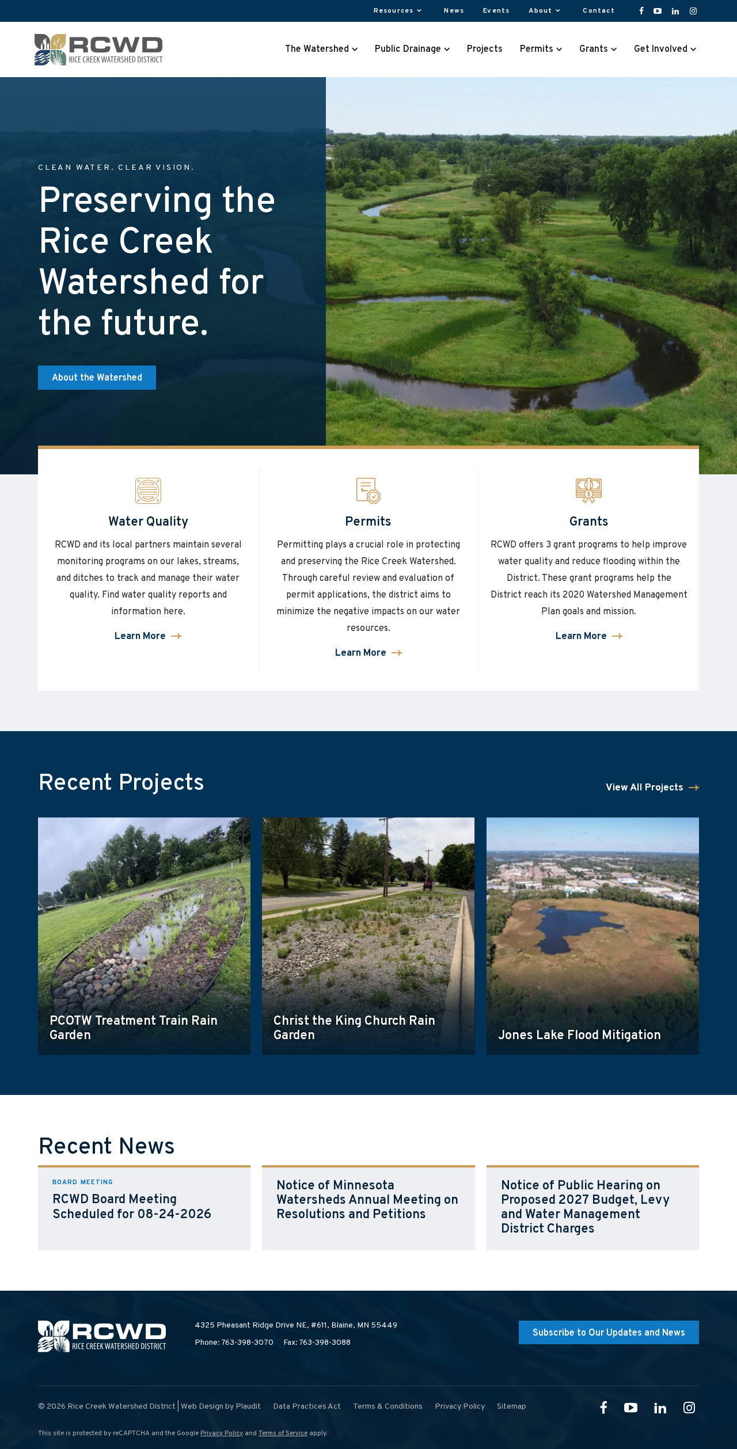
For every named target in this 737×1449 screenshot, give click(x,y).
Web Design (202, 1407)
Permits (368, 522)
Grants (589, 522)
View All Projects (644, 788)
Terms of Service (283, 1433)
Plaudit (248, 1407)
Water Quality (148, 522)
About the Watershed (97, 378)
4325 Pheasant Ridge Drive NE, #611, (296, 1325)
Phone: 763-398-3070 (234, 1343)
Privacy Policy (221, 1433)
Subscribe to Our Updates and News (609, 1333)
